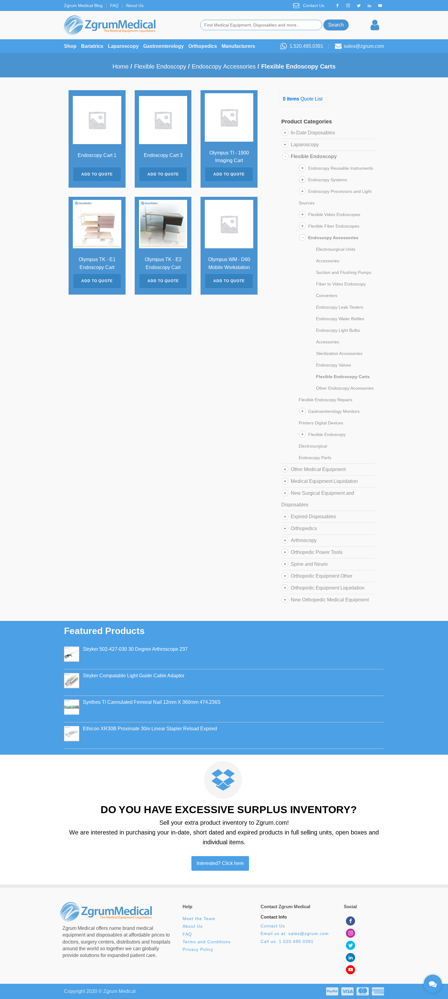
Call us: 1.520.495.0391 (287, 941)
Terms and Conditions (207, 942)
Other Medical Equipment (318, 469)
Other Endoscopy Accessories (345, 388)
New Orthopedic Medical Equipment (330, 599)
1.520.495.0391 (306, 46)
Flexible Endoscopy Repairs (325, 399)
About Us (135, 5)
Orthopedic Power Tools (317, 552)
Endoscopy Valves (333, 365)
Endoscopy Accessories (224, 66)
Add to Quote (97, 174)
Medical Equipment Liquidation (324, 481)
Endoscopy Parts (315, 457)
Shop (70, 46)
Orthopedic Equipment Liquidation (327, 587)
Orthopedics (202, 46)
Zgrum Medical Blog (83, 5)
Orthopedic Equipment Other (321, 576)
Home (120, 66)
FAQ (114, 5)
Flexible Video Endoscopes (334, 214)
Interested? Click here (220, 863)
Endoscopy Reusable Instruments (340, 168)
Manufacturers (238, 46)
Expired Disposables (313, 516)
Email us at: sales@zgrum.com (295, 933)
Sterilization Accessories (339, 353)
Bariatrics (92, 46)
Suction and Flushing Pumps (343, 272)
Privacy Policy (198, 949)
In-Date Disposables (313, 132)
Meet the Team (200, 918)
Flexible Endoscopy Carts (343, 376)
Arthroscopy (304, 540)
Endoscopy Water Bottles (340, 318)
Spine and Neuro (309, 564)
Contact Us (313, 5)
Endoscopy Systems (327, 179)
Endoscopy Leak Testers (339, 307)
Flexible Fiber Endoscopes (333, 226)
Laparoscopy (123, 46)
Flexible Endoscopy (160, 66)
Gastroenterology (163, 46)
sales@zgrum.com (364, 46)
